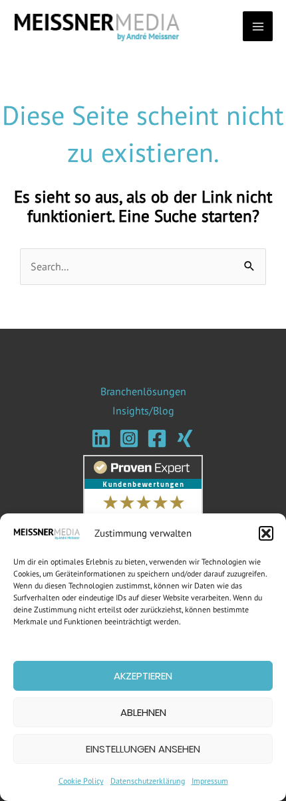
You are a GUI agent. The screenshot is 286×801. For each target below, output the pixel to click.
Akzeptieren (143, 676)
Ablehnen (143, 712)
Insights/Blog (143, 410)
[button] (266, 533)
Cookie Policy (81, 781)
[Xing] (185, 438)
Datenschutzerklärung (147, 781)
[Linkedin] (101, 438)
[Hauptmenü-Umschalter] (258, 26)
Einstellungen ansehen (143, 749)
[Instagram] (129, 438)
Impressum (210, 781)
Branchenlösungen (143, 391)
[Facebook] (157, 438)
